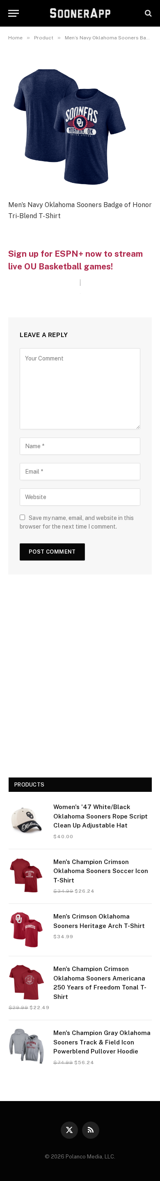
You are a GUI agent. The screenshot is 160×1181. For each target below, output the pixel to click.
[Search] (147, 13)
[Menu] (13, 13)
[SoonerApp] (80, 13)
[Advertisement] (80, 679)
